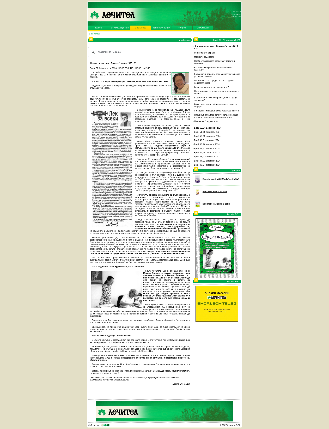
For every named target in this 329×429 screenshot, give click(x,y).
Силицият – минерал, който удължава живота (216, 111)
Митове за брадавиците (206, 121)
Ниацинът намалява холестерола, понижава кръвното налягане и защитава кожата (216, 116)
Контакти (235, 16)
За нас (236, 12)
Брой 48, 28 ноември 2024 (207, 144)
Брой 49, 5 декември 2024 (206, 140)
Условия (235, 14)
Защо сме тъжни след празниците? (211, 87)
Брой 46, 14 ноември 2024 (207, 152)
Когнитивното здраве (204, 53)
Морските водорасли (204, 57)
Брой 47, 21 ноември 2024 (207, 148)
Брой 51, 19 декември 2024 (207, 132)
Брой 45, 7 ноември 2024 (206, 157)
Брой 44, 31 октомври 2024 (207, 161)
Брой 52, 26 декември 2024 (207, 128)
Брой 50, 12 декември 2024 (207, 136)
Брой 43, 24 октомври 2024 (207, 165)
